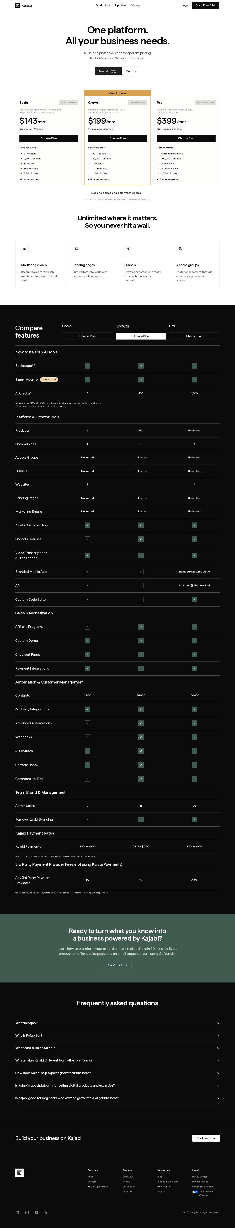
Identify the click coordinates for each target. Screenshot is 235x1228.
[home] (23, 5)
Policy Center (199, 1176)
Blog (160, 1176)
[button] (103, 5)
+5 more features (29, 179)
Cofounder (128, 1186)
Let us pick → (135, 193)
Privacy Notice (200, 1181)
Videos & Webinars (167, 1181)
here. (93, 856)
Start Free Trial (205, 5)
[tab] (108, 71)
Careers (92, 1181)
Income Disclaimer (202, 1186)
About (91, 1176)
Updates (120, 5)
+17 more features (167, 179)
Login (185, 5)
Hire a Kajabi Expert (98, 1186)
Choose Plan (49, 138)
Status (161, 1191)
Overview (127, 1176)
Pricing (135, 5)
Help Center (164, 1186)
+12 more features (99, 179)
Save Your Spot (117, 965)
